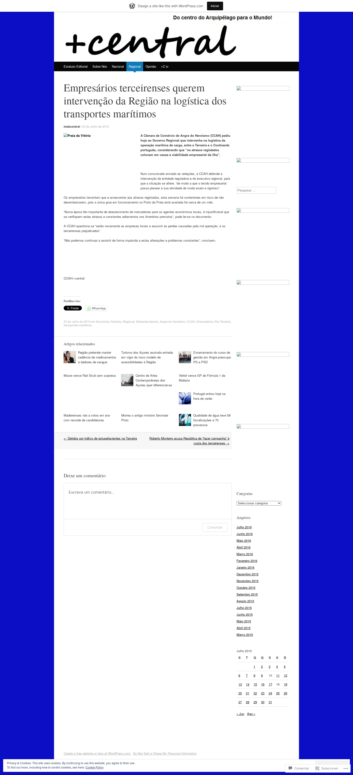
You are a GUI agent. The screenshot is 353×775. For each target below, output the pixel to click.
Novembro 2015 (247, 580)
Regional (135, 66)
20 (240, 693)
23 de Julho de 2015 (95, 126)
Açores (153, 321)
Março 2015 (245, 634)
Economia (102, 321)
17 (270, 684)
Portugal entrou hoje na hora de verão (209, 396)
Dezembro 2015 (247, 574)
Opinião (151, 66)
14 (247, 684)
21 (247, 693)
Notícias (116, 321)
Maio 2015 (244, 621)
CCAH (191, 321)
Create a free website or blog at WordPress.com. (97, 753)
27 (240, 702)
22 (255, 693)
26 (285, 693)
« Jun (240, 713)
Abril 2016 (243, 547)
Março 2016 (245, 554)
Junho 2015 (245, 614)
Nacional (118, 66)
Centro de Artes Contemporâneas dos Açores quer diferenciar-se (154, 380)
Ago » (251, 713)
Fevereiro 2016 (247, 560)
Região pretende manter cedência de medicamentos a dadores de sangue (97, 357)
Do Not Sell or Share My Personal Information (165, 753)
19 (285, 684)
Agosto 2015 (245, 601)
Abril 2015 (243, 628)
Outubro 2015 (246, 587)
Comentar (215, 527)
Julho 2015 (244, 607)
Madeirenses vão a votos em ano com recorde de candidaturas (87, 417)
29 (255, 702)
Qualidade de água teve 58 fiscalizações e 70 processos (212, 420)
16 (262, 684)
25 (278, 693)
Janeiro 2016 (245, 567)
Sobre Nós (99, 66)
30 (262, 702)
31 (270, 702)
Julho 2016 (244, 527)
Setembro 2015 (247, 594)
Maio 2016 (244, 540)
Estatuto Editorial (76, 66)
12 (285, 675)
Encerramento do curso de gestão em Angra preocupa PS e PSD (212, 357)
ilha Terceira (222, 321)
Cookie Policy (94, 767)
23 (262, 693)
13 (240, 684)
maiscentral (72, 126)
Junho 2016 (245, 533)
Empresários (204, 321)
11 (278, 675)
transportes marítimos (78, 325)
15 (255, 684)
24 (270, 693)
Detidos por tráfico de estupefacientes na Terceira (100, 438)
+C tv (165, 66)
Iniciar (215, 6)
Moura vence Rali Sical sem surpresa (90, 375)
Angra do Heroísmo (172, 321)
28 (247, 702)
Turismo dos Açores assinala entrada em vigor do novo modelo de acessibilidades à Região (147, 357)
